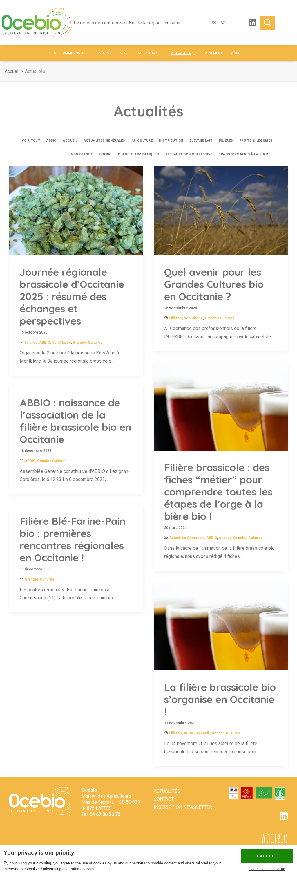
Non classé (82, 154)
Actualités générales (104, 140)
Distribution (171, 140)
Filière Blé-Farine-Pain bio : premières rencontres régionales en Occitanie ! (72, 539)
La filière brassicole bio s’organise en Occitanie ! (220, 699)
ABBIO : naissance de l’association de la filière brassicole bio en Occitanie (75, 421)
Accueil (12, 71)
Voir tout (31, 140)
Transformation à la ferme (244, 154)
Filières (226, 140)
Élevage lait (201, 140)
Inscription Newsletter (183, 807)
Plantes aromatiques (138, 154)
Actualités (181, 53)
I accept (267, 856)
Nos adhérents (112, 53)
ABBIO (236, 53)
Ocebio (105, 154)
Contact (219, 22)
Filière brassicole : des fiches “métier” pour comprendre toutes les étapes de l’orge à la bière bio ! (218, 491)
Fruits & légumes (256, 140)
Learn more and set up (267, 869)
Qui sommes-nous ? (70, 53)
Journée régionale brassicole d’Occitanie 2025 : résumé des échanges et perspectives (72, 296)
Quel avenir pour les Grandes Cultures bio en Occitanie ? (214, 284)
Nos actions (149, 53)
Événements (213, 53)
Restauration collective (188, 154)
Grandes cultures (46, 154)
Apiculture (142, 140)
